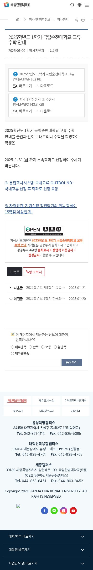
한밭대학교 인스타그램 (63, 510)
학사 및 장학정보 (39, 19)
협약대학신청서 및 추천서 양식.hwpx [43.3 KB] (34, 102)
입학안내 (75, 411)
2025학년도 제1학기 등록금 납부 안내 (40, 287)
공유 (76, 20)
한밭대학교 (17, 5)
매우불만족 (21, 353)
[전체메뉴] (86, 5)
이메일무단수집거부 (75, 400)
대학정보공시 (46, 411)
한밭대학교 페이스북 (44, 510)
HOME (18, 19)
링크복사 (35, 272)
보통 (47, 347)
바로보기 (25, 85)
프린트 (83, 20)
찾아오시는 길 (46, 400)
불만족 (61, 347)
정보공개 (17, 411)
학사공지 (62, 19)
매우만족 (20, 347)
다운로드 (46, 85)
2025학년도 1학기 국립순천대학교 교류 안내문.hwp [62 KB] (43, 76)
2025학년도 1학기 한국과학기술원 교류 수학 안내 (40, 298)
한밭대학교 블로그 (54, 510)
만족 (35, 347)
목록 (16, 272)
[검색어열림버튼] (72, 5)
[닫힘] (79, 5)
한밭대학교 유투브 (73, 510)
